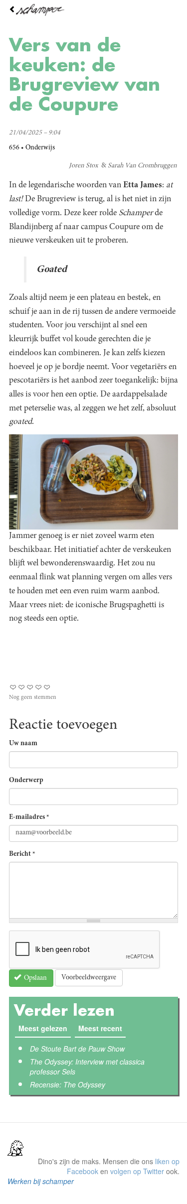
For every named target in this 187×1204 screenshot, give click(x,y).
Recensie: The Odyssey (67, 1084)
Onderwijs (40, 147)
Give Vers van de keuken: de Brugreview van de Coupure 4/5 (38, 687)
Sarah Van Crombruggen (142, 165)
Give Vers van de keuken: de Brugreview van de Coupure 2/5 (21, 687)
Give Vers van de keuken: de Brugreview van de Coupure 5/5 (47, 687)
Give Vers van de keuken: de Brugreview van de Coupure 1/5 (13, 687)
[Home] (93, 10)
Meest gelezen (42, 1028)
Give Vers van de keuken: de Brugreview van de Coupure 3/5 (30, 687)
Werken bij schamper (40, 1181)
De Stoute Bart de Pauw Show (77, 1049)
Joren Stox (83, 165)
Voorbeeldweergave (88, 977)
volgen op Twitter (137, 1171)
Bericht (22, 854)
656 (14, 147)
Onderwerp (26, 780)
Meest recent (102, 1028)
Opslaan (34, 978)
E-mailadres (29, 817)
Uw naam (23, 743)
